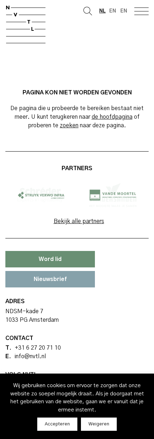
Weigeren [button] (98, 424)
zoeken (69, 125)
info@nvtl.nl (30, 356)
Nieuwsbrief (50, 279)
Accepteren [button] (57, 424)
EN (123, 11)
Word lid (50, 259)
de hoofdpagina (112, 117)
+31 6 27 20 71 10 (38, 348)
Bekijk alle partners (79, 221)
